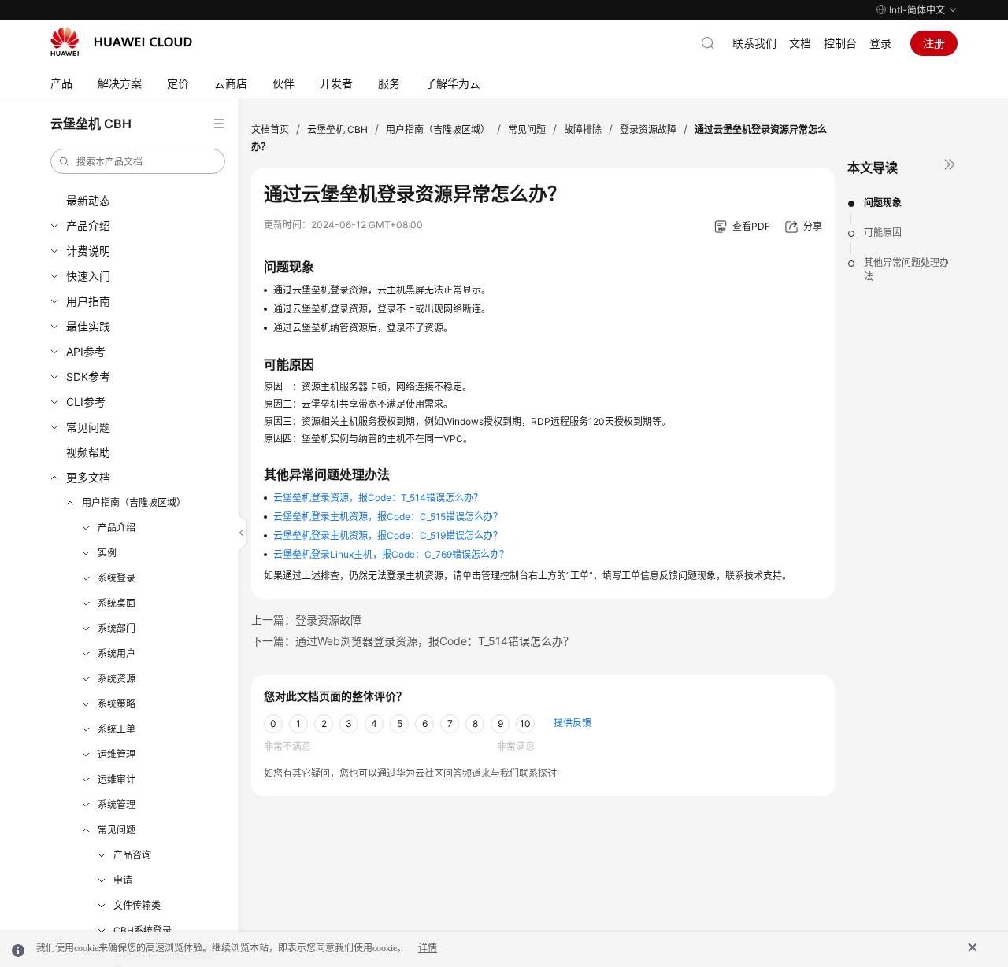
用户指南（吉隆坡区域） (134, 502)
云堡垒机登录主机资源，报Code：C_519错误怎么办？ (387, 535)
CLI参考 (86, 401)
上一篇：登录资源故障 (306, 619)
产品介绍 (88, 225)
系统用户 (116, 653)
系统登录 (116, 578)
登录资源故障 (648, 129)
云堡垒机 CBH (337, 129)
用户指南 (88, 301)
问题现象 (883, 203)
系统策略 (116, 704)
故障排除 (583, 129)
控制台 (840, 43)
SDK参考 (88, 376)
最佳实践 (88, 326)
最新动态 (88, 200)
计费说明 (88, 250)
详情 (427, 948)
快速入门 (88, 275)
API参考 (86, 351)
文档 (800, 43)
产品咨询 (132, 855)
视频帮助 (88, 452)
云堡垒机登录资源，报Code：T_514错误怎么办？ (378, 498)
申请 (122, 880)
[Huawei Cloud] (121, 42)
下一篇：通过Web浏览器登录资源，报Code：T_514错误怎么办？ (412, 641)
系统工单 (116, 729)
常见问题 (88, 427)
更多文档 (88, 477)
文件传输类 (137, 905)
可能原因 (883, 232)
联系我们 (754, 43)
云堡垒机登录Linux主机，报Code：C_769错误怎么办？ (391, 554)
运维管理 (116, 754)
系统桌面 (116, 603)
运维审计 (116, 779)
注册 (934, 43)
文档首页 (270, 129)
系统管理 (116, 804)
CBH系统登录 (142, 930)
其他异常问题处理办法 (906, 269)
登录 (880, 43)
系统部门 (116, 628)
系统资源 (116, 679)
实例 (107, 553)
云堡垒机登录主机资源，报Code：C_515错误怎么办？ (387, 516)
